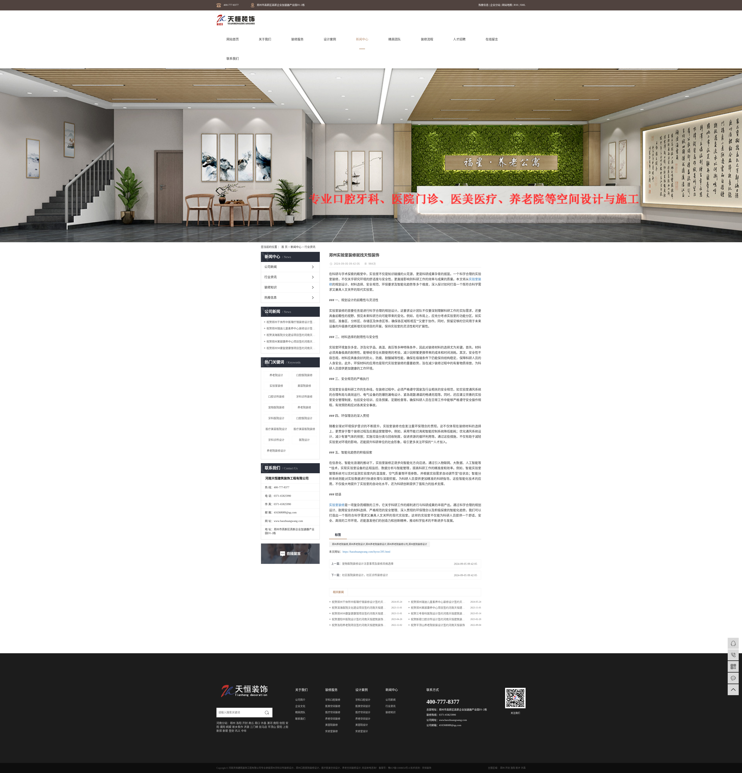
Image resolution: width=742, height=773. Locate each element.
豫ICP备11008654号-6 (399, 768)
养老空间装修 (332, 718)
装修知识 (270, 287)
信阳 (282, 723)
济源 (246, 726)
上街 (285, 726)
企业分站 (495, 4)
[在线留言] (733, 678)
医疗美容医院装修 (304, 429)
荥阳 (279, 726)
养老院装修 (304, 407)
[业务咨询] (733, 643)
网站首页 (232, 39)
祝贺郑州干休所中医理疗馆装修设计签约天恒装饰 (291, 322)
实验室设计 (361, 731)
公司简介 (300, 699)
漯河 (269, 723)
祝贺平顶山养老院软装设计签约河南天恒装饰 (438, 625)
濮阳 (222, 726)
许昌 (263, 723)
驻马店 (263, 726)
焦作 (240, 726)
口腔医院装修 (304, 375)
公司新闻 (270, 266)
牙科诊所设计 (276, 439)
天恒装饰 (426, 768)
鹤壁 (228, 726)
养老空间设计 (362, 718)
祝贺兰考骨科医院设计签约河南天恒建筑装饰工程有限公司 (446, 613)
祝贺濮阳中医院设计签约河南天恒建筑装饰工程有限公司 (365, 619)
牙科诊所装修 (304, 396)
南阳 (276, 723)
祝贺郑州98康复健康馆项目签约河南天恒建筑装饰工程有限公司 (291, 348)
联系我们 (232, 58)
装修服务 (297, 39)
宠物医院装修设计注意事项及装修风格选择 (367, 563)
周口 (257, 723)
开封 (245, 723)
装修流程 (427, 39)
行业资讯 (270, 277)
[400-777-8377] (733, 654)
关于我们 (265, 39)
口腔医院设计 (304, 418)
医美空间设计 (362, 706)
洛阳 (239, 723)
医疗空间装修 (332, 712)
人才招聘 (459, 39)
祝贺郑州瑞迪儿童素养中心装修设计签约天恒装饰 (291, 328)
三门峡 (254, 726)
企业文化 (300, 706)
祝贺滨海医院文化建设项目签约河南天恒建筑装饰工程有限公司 (291, 335)
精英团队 (394, 39)
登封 (231, 730)
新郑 (219, 730)
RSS (516, 4)
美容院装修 (304, 385)
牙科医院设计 (276, 418)
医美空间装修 (332, 706)
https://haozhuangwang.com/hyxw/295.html (366, 551)
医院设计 (304, 439)
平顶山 (272, 726)
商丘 (251, 723)
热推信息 (483, 4)
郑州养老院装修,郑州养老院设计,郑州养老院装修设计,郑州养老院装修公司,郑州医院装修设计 (379, 544)
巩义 (237, 730)
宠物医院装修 (276, 407)
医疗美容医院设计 (276, 429)
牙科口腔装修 (332, 699)
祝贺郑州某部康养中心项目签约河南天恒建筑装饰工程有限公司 (291, 341)
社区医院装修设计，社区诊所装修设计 (365, 575)
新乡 (235, 726)
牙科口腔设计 (362, 699)
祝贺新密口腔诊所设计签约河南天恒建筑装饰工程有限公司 (446, 619)
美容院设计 (361, 724)
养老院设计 (276, 375)
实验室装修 (276, 385)
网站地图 (507, 4)
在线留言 (492, 39)
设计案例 (330, 39)
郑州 (232, 723)
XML (523, 4)
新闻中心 (362, 39)
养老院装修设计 (276, 450)
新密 (225, 730)
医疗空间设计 (362, 712)
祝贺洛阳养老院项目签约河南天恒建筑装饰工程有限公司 (365, 625)
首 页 (284, 246)
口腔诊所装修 (276, 396)
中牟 (244, 730)
